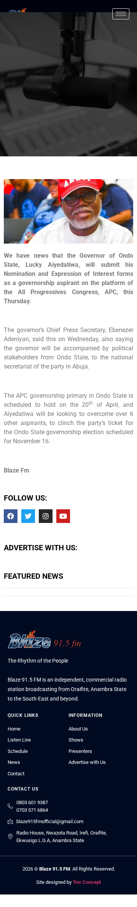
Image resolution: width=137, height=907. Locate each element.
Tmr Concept (87, 882)
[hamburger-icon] (120, 13)
